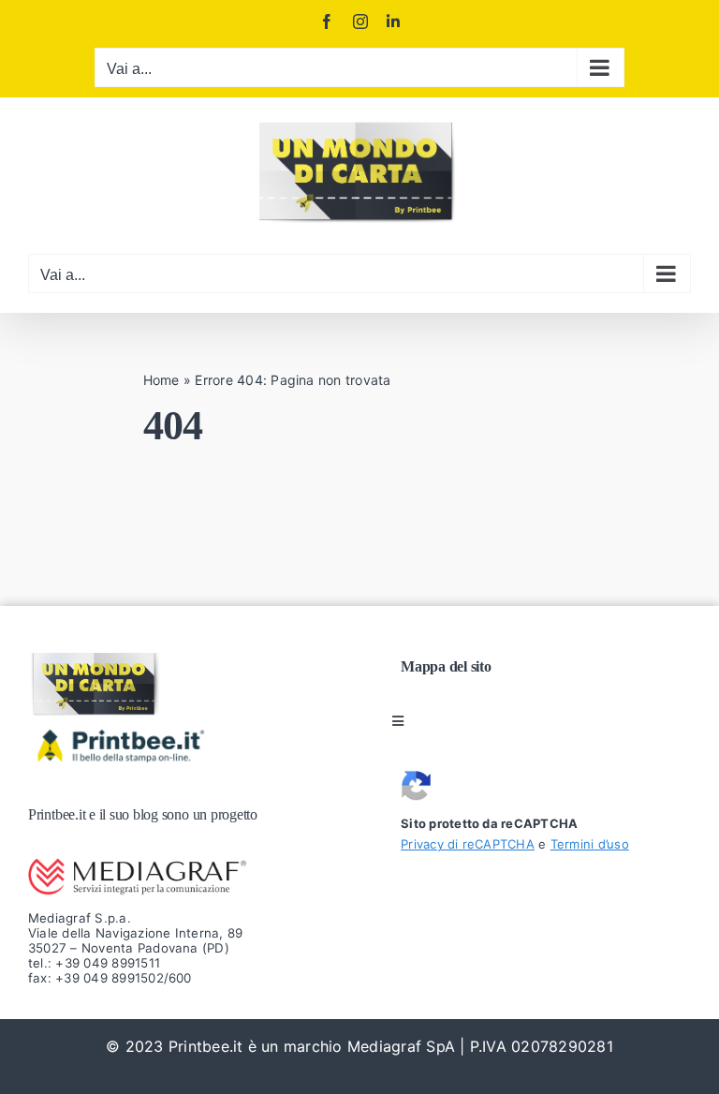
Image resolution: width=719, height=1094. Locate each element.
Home (161, 380)
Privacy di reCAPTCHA (468, 843)
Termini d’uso (589, 843)
